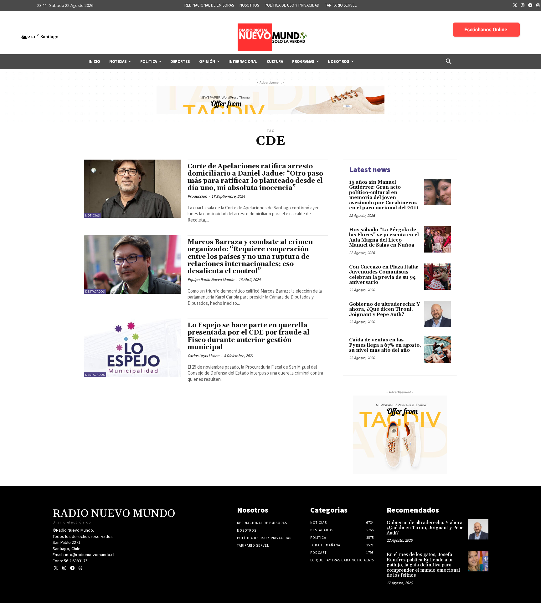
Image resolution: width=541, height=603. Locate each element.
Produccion (197, 196)
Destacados (95, 291)
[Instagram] (523, 6)
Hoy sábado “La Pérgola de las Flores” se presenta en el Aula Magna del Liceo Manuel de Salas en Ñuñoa (384, 237)
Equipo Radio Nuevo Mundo (211, 279)
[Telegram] (530, 6)
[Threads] (80, 568)
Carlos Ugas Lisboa (203, 355)
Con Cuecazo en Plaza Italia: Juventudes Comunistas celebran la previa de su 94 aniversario (384, 275)
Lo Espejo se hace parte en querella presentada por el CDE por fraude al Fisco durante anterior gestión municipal (249, 336)
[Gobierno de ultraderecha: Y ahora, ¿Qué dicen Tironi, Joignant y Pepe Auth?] (437, 314)
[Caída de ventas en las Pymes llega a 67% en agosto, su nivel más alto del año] (437, 349)
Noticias (92, 215)
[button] (448, 61)
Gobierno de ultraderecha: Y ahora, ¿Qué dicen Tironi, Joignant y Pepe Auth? (384, 309)
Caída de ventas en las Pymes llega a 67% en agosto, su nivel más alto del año (385, 345)
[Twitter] (515, 6)
